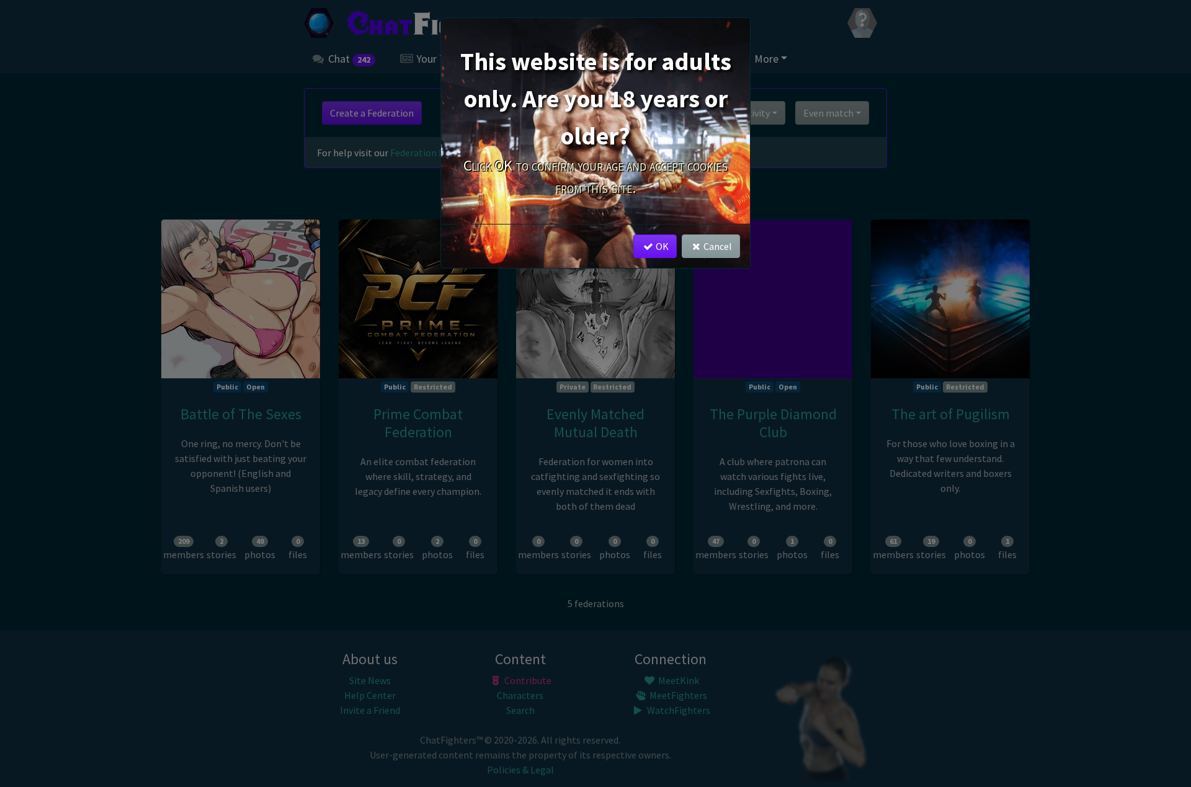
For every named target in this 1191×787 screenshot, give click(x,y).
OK (662, 246)
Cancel (717, 246)
